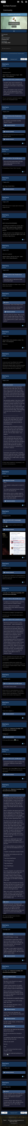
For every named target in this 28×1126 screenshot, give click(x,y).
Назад (5, 1112)
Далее (22, 1112)
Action (4, 65)
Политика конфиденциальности (16, 1120)
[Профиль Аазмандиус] (14, 31)
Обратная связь (13, 1121)
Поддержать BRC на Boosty (14, 14)
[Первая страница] (2, 59)
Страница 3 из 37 (14, 59)
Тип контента (6, 48)
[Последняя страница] (26, 59)
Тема (4, 1120)
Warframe (5, 64)
